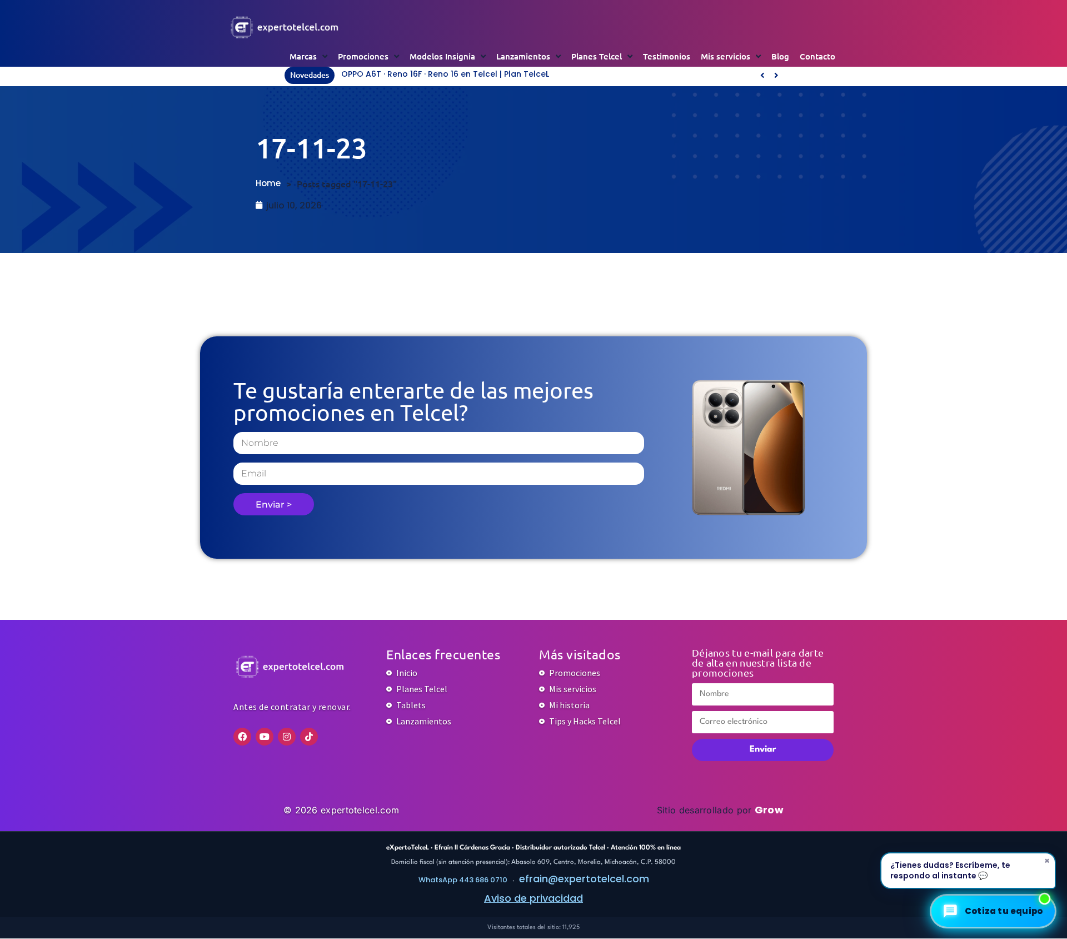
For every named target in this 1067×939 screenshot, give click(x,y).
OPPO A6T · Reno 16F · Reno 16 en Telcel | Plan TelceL (445, 74)
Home (268, 183)
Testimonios (666, 56)
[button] (776, 75)
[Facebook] (242, 737)
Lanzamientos (523, 56)
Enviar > (274, 504)
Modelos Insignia (442, 56)
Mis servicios (725, 56)
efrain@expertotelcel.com (584, 879)
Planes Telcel (596, 56)
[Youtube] (264, 737)
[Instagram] (287, 737)
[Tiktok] (309, 737)
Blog (780, 56)
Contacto (817, 56)
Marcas (303, 56)
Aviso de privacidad (533, 898)
